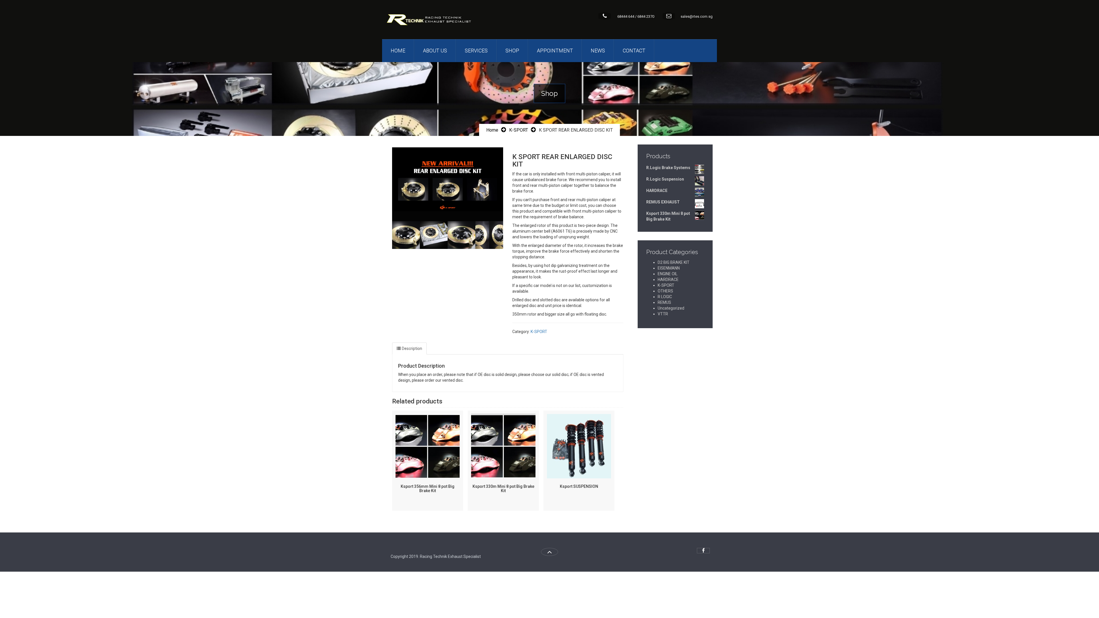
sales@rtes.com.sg (697, 16)
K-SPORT (518, 130)
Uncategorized (671, 308)
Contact (634, 50)
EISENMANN (669, 268)
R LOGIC (665, 296)
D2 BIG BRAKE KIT (673, 262)
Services (476, 50)
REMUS (664, 302)
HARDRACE (668, 279)
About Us (435, 50)
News (598, 50)
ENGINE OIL (667, 274)
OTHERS (665, 291)
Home (398, 50)
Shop (512, 50)
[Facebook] (703, 550)
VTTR (663, 314)
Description (412, 348)
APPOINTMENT (555, 50)
